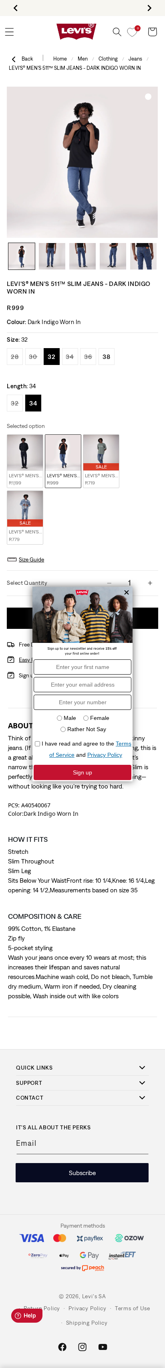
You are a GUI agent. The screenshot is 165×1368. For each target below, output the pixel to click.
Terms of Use (132, 1308)
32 (54, 356)
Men (83, 59)
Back (28, 59)
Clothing (108, 59)
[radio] (25, 461)
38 (109, 356)
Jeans (135, 59)
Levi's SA (94, 1296)
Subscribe (82, 1172)
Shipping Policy (87, 1322)
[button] (117, 32)
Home (60, 59)
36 (90, 356)
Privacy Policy (87, 1308)
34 (72, 356)
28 (17, 356)
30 (35, 356)
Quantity (35, 583)
